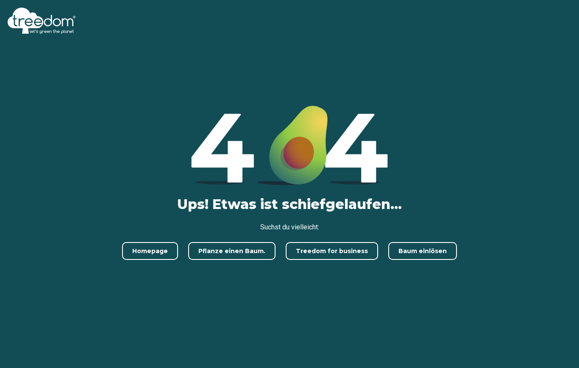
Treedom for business (332, 251)
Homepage (150, 251)
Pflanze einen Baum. (231, 251)
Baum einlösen (422, 251)
